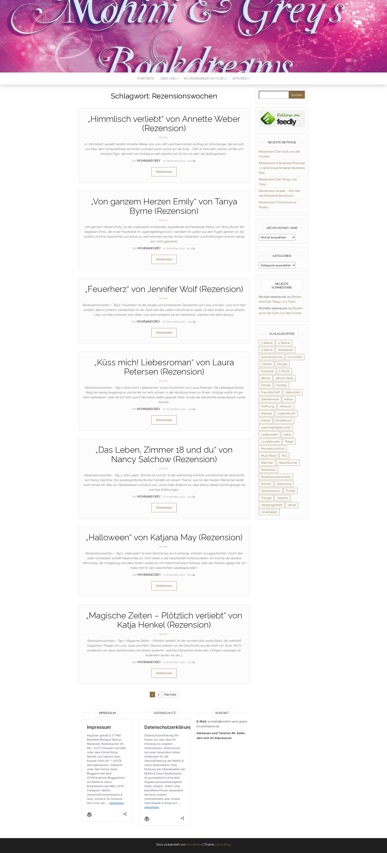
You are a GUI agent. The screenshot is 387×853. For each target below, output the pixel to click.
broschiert (295, 357)
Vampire (282, 498)
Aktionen (240, 78)
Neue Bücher (288, 463)
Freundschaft (270, 392)
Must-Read (269, 456)
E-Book (284, 371)
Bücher (163, 137)
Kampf (265, 420)
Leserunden (269, 434)
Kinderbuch (284, 420)
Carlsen (266, 364)
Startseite (145, 78)
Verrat (291, 505)
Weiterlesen (164, 172)
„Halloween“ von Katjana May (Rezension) (164, 537)
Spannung (284, 484)
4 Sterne (284, 343)
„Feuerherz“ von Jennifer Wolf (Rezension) (164, 289)
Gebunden (292, 392)
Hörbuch (286, 406)
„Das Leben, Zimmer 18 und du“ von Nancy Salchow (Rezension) (164, 454)
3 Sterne (267, 343)
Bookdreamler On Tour (204, 78)
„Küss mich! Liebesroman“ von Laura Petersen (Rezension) (164, 367)
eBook (265, 378)
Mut (284, 456)
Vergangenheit (271, 505)
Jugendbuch (286, 413)
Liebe (287, 434)
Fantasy (281, 385)
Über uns (168, 78)
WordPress (194, 844)
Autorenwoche (271, 357)
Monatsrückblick (273, 448)
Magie (289, 441)
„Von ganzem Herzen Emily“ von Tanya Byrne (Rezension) (164, 206)
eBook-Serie (284, 378)
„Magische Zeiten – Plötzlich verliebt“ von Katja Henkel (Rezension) (164, 620)
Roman (266, 484)
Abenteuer (285, 350)
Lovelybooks (270, 441)
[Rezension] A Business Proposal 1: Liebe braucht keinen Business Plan (282, 168)
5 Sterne (267, 350)
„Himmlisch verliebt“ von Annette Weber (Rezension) (164, 123)
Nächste (170, 694)
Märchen (267, 463)
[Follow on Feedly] (282, 118)
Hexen (288, 399)
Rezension (268, 470)
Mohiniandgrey (149, 160)
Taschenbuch (270, 491)
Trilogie (266, 498)
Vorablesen (269, 512)
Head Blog (223, 844)
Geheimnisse (270, 399)
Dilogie (282, 364)
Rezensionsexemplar (276, 477)
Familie (266, 385)
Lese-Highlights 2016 (275, 427)
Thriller (290, 491)
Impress (266, 413)
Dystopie (267, 371)
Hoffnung (267, 406)
